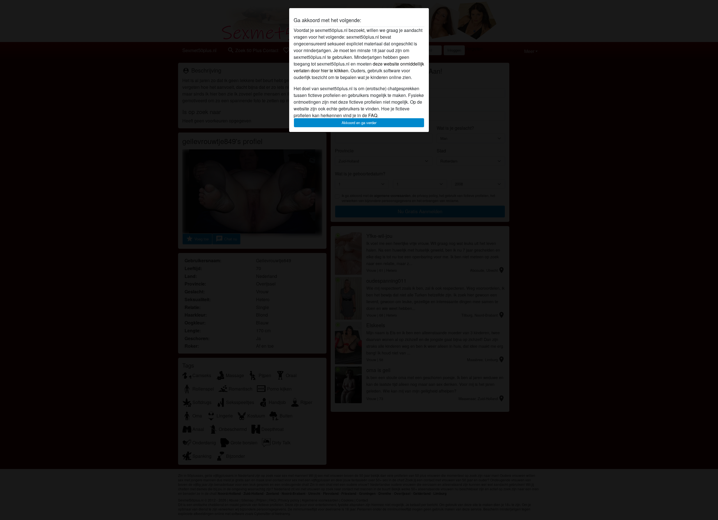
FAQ (372, 115)
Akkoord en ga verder (359, 122)
